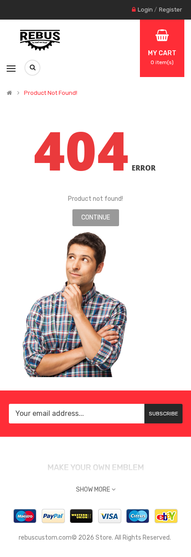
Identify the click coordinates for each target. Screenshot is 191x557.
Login (145, 9)
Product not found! (50, 93)
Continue (95, 217)
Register (170, 9)
